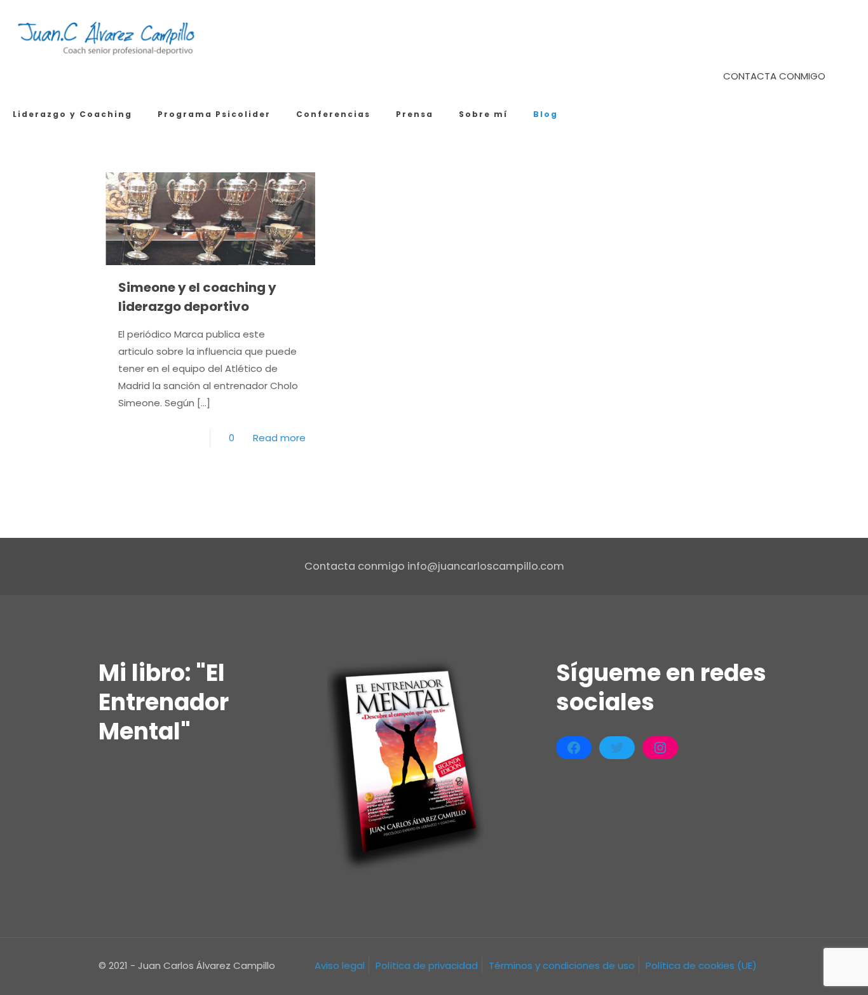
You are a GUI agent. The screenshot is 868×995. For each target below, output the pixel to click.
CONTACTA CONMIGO (774, 76)
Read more (279, 437)
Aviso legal (340, 965)
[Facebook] (574, 747)
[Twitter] (617, 747)
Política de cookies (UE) (701, 965)
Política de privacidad (427, 965)
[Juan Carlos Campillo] (107, 38)
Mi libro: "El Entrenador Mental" (163, 702)
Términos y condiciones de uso (562, 965)
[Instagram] (660, 747)
